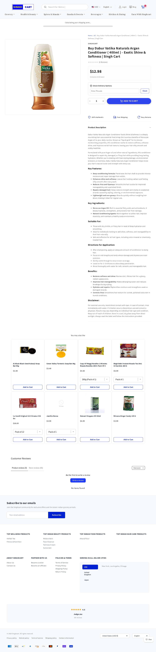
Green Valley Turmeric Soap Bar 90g (61, 363)
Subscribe (56, 515)
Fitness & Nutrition (14, 542)
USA (85, 567)
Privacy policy (12, 638)
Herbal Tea (11, 538)
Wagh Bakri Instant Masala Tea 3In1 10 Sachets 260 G (128, 364)
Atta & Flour (84, 538)
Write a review (78, 480)
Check (145, 91)
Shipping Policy (61, 569)
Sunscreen (47, 548)
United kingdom (87, 573)
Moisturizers (48, 538)
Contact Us (11, 566)
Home (90, 36)
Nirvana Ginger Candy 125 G (125, 416)
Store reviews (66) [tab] (36, 468)
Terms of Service (61, 563)
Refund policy (24, 638)
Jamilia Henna (52, 416)
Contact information (66, 638)
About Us (10, 563)
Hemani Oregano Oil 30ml (90, 416)
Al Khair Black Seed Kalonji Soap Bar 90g (26, 364)
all (95, 36)
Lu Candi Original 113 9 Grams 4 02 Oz (27, 417)
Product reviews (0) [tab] (19, 468)
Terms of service (37, 638)
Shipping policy (51, 638)
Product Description (97, 127)
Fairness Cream (49, 545)
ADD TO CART (131, 101)
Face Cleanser (48, 542)
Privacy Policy (60, 566)
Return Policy (60, 572)
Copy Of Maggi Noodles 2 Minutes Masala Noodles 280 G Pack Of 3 (93, 364)
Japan (86, 580)
